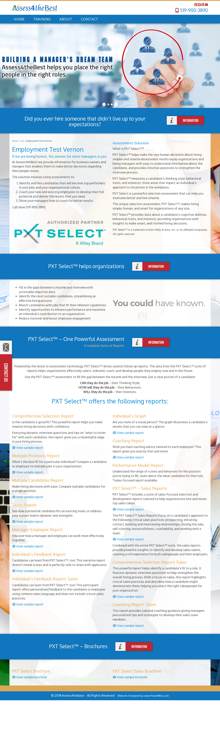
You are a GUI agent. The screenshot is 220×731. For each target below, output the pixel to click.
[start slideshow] (104, 104)
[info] (185, 120)
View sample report (29, 447)
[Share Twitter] (199, 5)
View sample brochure (31, 677)
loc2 (22, 140)
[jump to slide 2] (111, 104)
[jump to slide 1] (108, 104)
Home (15, 140)
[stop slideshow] (115, 104)
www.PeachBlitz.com (156, 695)
